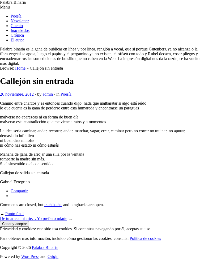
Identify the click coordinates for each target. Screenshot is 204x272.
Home (20, 68)
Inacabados (20, 30)
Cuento (17, 25)
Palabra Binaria (13, 2)
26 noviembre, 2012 (17, 94)
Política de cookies (145, 238)
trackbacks (53, 204)
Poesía (16, 16)
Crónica (17, 35)
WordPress (30, 256)
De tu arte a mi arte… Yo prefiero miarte (33, 218)
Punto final (14, 213)
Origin (53, 256)
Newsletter (20, 21)
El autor (17, 40)
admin (47, 94)
